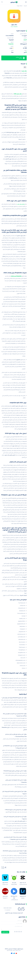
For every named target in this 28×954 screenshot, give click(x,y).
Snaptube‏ (10, 44)
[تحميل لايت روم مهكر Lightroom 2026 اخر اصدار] (23, 891)
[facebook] (11, 953)
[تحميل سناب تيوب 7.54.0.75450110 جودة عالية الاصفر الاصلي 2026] (14, 16)
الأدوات (25, 40)
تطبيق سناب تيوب (21, 204)
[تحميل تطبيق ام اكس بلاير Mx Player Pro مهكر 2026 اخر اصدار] (14, 891)
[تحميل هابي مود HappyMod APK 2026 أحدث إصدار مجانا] (14, 877)
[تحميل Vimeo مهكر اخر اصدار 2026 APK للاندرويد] (5, 877)
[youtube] (16, 953)
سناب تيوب (24, 71)
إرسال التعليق (5, 932)
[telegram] (14, 953)
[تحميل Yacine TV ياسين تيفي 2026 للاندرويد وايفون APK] (5, 891)
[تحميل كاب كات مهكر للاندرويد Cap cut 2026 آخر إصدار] (23, 877)
